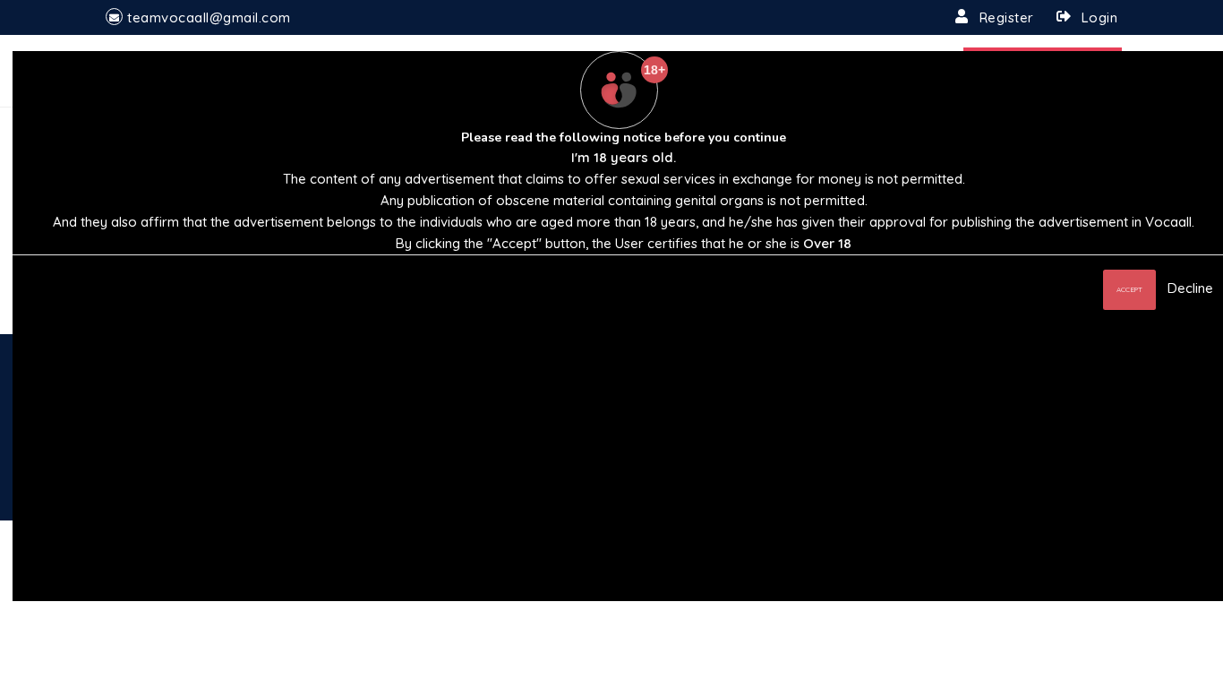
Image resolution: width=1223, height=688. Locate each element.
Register (1006, 17)
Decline (1190, 288)
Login (1100, 17)
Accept (1129, 289)
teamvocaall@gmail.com (209, 17)
